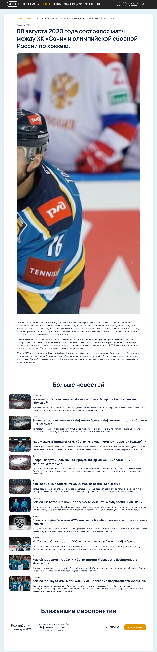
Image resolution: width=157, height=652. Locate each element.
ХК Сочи (13, 4)
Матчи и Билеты (30, 3)
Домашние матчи (73, 3)
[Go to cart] (147, 4)
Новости (46, 3)
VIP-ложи (89, 3)
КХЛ (99, 3)
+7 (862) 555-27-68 (128, 3)
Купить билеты (135, 627)
